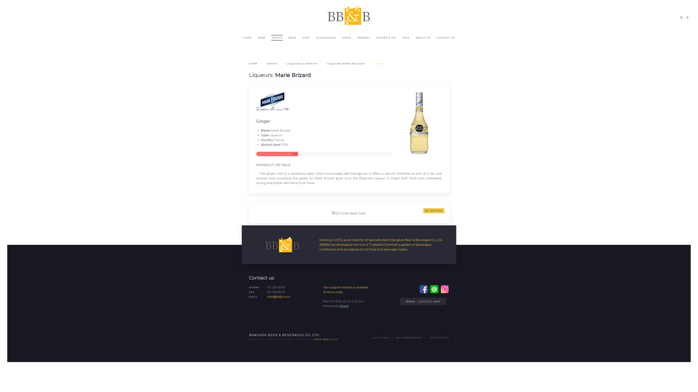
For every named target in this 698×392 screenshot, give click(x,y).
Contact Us (445, 37)
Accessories (326, 37)
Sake (306, 37)
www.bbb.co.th (326, 339)
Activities (380, 337)
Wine (262, 37)
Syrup (346, 37)
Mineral (363, 37)
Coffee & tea (386, 37)
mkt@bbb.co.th (278, 297)
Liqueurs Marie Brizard (346, 63)
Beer (292, 37)
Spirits (277, 37)
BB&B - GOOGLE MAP (423, 301)
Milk (406, 37)
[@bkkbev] (434, 289)
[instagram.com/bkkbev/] (445, 289)
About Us (423, 37)
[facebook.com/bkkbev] (424, 289)
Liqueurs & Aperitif (302, 63)
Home (247, 37)
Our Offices (439, 337)
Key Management (409, 337)
